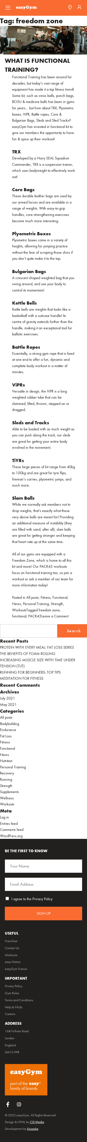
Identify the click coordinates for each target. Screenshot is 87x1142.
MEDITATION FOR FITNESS (21, 678)
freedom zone (49, 610)
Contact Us (12, 948)
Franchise (11, 941)
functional (19, 616)
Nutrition (6, 760)
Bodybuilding (9, 723)
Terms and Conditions (19, 1000)
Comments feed (11, 829)
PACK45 (34, 616)
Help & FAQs (13, 1007)
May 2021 (8, 704)
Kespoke (32, 1129)
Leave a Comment (54, 616)
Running (6, 779)
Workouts (19, 610)
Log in (4, 817)
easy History (13, 962)
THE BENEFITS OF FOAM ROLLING (27, 653)
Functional (59, 597)
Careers (10, 1014)
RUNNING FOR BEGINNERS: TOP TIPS (30, 672)
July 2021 (7, 698)
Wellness (7, 798)
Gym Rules (12, 993)
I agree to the (31, 899)
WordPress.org (11, 836)
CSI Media (37, 1122)
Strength (57, 603)
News (16, 603)
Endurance (8, 729)
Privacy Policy (42, 899)
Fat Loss (6, 736)
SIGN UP (44, 913)
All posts (32, 597)
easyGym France (16, 969)
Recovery (7, 773)
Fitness (46, 597)
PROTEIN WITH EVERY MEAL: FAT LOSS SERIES (37, 647)
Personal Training (36, 603)
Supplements (9, 791)
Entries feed (9, 823)
